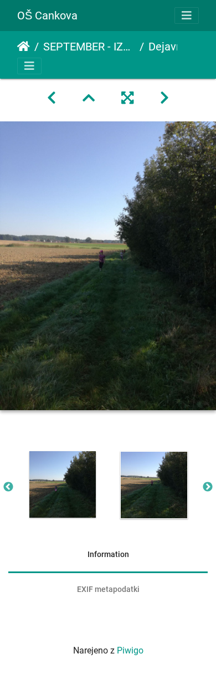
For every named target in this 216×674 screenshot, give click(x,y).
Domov (23, 46)
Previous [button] (8, 487)
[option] (62, 484)
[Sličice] (88, 98)
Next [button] (207, 487)
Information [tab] (108, 554)
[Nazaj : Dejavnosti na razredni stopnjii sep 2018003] (51, 98)
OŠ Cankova (47, 15)
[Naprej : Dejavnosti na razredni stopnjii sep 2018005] (164, 98)
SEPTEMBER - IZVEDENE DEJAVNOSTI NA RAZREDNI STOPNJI (89, 46)
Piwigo (130, 650)
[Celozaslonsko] (127, 98)
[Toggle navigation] (186, 15)
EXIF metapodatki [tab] (108, 589)
